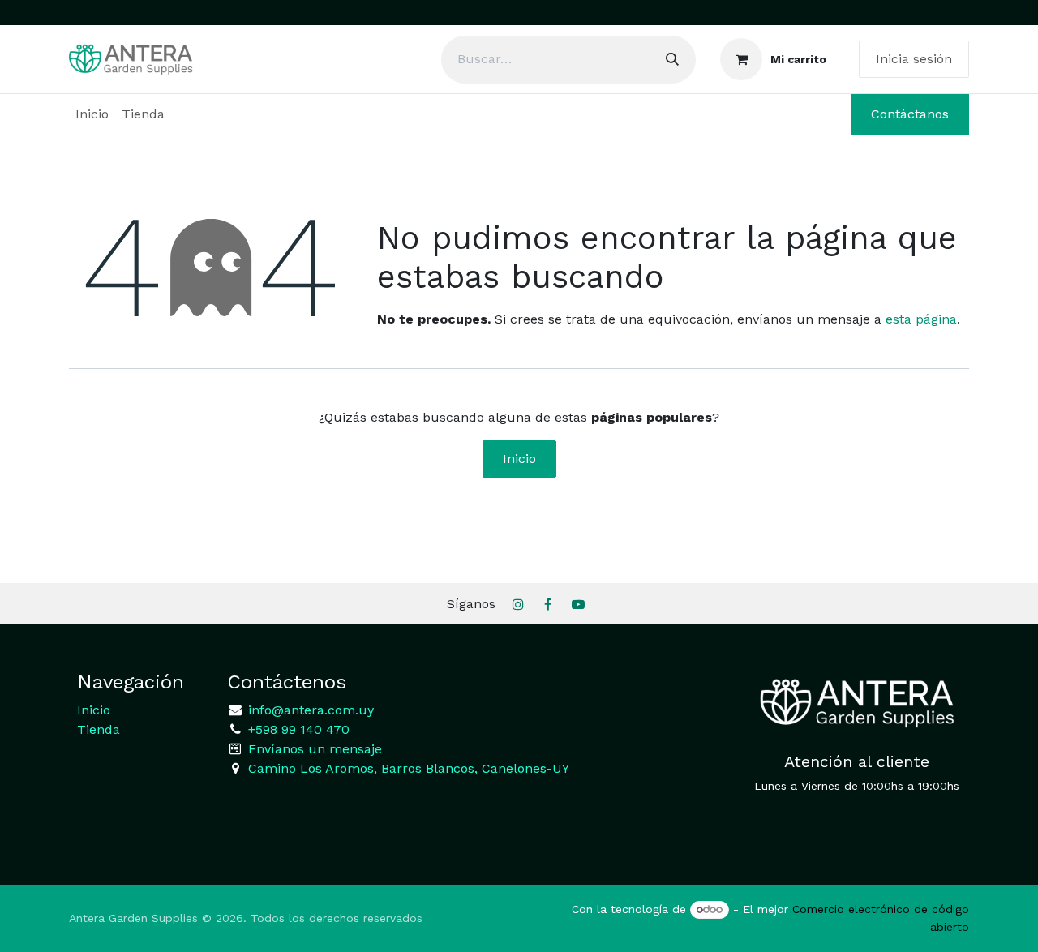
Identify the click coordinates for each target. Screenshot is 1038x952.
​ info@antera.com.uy (309, 710)
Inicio (519, 458)
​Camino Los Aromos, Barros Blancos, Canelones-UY (408, 768)
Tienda (98, 729)
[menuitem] (92, 114)
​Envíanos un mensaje (315, 749)
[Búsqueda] (672, 60)
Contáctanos (910, 114)
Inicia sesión (914, 58)
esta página (921, 319)
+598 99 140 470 (297, 729)
